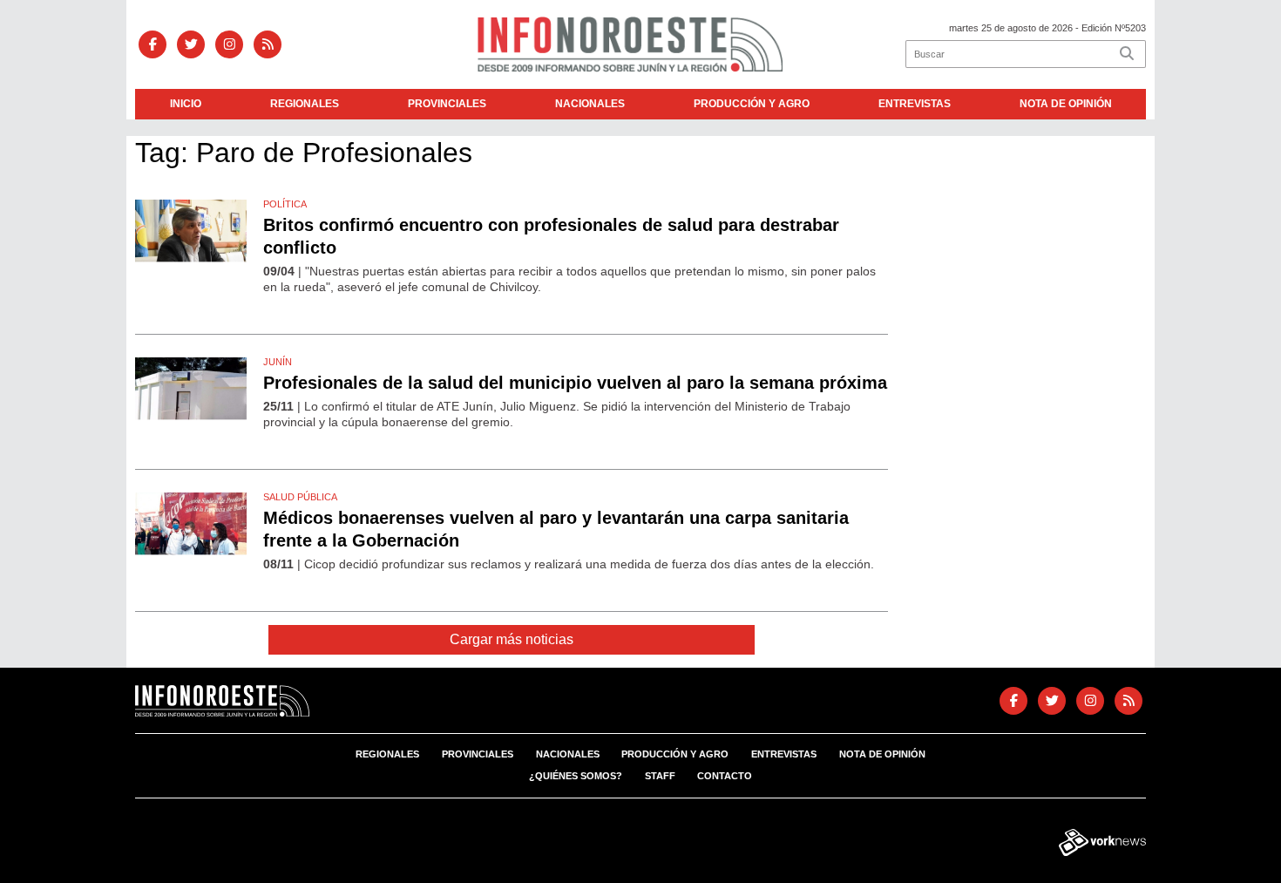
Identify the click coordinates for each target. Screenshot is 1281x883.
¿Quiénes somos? (575, 776)
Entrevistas (914, 104)
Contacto (724, 776)
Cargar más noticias (511, 639)
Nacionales (590, 104)
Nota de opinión (1066, 104)
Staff (660, 776)
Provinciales (447, 104)
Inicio (185, 104)
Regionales (304, 104)
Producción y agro (752, 104)
